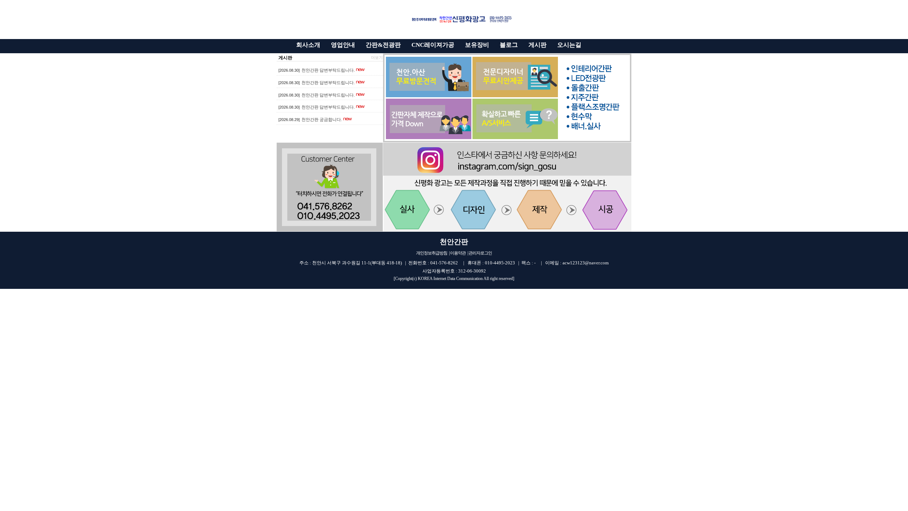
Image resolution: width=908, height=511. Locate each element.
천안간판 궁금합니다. (321, 119)
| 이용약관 (457, 253)
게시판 (285, 57)
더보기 (377, 57)
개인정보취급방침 (431, 253)
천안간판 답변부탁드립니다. (328, 70)
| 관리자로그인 (479, 253)
